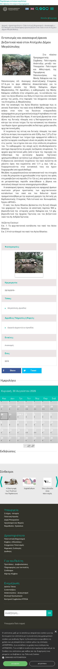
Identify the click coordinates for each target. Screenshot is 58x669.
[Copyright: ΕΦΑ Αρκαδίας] (16, 64)
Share (12, 370)
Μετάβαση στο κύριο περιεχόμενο (14, 4)
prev (2, 481)
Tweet (33, 370)
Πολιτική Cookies (32, 654)
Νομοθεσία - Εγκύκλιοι (13, 526)
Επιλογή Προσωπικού (13, 596)
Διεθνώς (8, 551)
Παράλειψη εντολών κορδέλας (13, 1)
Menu (51, 9)
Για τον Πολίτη (13, 560)
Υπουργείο (11, 510)
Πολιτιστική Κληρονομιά (33, 26)
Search (37, 9)
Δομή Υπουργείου (11, 520)
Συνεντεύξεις (10, 590)
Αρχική (4, 26)
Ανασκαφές (49, 26)
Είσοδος (44, 18)
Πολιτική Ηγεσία (11, 516)
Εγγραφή (53, 18)
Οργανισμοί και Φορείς (14, 523)
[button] (29, 657)
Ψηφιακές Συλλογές (12, 548)
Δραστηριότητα (15, 26)
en (32, 9)
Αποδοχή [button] (15, 664)
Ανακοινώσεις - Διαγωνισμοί (16, 593)
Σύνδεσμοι (8, 570)
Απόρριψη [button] (42, 664)
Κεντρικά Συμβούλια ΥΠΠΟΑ (16, 599)
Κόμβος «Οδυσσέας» (13, 542)
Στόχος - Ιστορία (11, 513)
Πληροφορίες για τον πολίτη (16, 567)
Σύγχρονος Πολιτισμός (14, 545)
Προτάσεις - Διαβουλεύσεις (16, 564)
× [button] (55, 632)
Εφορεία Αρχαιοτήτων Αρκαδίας (21, 328)
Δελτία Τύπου (10, 587)
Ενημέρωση (11, 583)
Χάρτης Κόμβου (11, 574)
